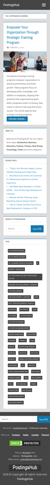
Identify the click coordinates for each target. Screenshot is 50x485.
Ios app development (27, 347)
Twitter (26, 435)
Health (11, 347)
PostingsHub (11, 5)
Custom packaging (16, 322)
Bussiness (24, 309)
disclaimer (26, 452)
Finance (22, 340)
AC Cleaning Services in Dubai (21, 263)
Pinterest (45, 435)
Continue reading (16, 119)
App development (15, 291)
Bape (36, 297)
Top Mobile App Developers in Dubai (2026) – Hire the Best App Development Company (24, 190)
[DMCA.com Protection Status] (25, 445)
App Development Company (19, 297)
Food (32, 340)
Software (36, 371)
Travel (33, 384)
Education (31, 334)
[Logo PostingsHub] (25, 470)
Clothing (12, 316)
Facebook (16, 435)
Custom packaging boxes (19, 328)
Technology (22, 384)
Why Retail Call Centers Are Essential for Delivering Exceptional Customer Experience (24, 179)
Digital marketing (16, 334)
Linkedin (35, 435)
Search (36, 228)
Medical (12, 359)
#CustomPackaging (16, 251)
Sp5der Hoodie (14, 378)
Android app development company (23, 285)
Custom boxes (26, 316)
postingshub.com (20, 428)
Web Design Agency (16, 396)
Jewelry (12, 353)
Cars (35, 309)
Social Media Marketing (18, 371)
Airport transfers (16, 269)
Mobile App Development (29, 359)
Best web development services (21, 303)
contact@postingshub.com (31, 459)
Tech (11, 384)
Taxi (26, 378)
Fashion (12, 340)
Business (12, 309)
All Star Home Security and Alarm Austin (23, 277)
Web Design (26, 390)
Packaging (13, 365)
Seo (22, 365)
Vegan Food (13, 390)
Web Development (16, 402)
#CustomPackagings (17, 257)
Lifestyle (22, 353)
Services (31, 365)
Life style (34, 353)
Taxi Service (36, 378)
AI (37, 263)
